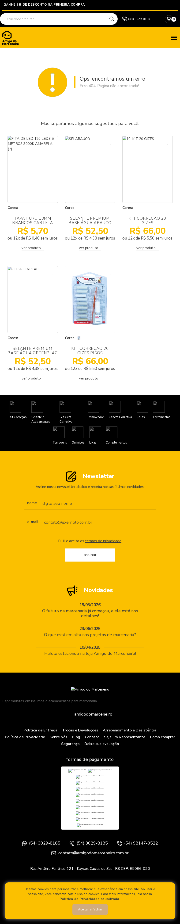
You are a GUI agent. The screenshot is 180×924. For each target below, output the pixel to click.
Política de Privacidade (25, 737)
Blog (76, 737)
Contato (92, 737)
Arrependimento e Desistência (129, 730)
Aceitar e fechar (90, 909)
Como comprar (162, 737)
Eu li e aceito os (89, 541)
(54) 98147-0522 (141, 843)
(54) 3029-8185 (44, 843)
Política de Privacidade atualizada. (90, 899)
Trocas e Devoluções (80, 730)
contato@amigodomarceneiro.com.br (93, 853)
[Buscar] (111, 18)
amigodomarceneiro (93, 714)
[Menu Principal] (174, 38)
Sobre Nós (58, 737)
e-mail (32, 522)
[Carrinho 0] (169, 19)
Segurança (70, 743)
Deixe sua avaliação (101, 743)
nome (32, 503)
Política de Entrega (40, 730)
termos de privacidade (103, 541)
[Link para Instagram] (157, 19)
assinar (90, 555)
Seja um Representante (124, 737)
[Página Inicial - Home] (10, 37)
